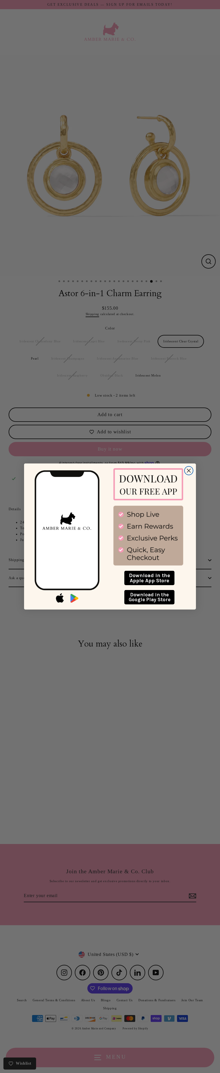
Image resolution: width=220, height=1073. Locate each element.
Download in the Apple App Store (149, 578)
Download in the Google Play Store (149, 597)
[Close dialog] (188, 470)
